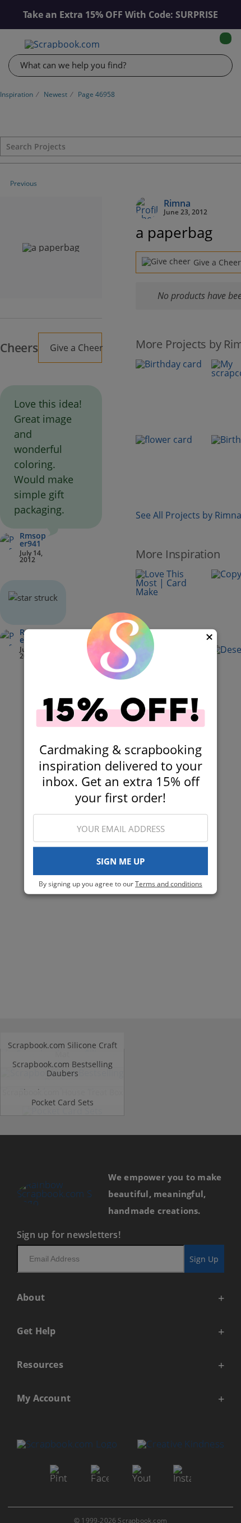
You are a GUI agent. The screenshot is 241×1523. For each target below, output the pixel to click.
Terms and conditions (168, 884)
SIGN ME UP (120, 861)
